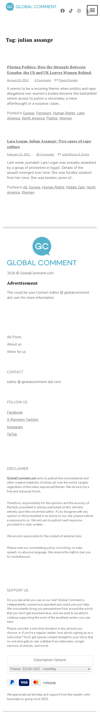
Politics (52, 118)
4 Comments (42, 80)
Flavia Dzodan (68, 80)
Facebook (15, 412)
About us (14, 344)
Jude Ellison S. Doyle (75, 154)
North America (33, 118)
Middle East (75, 187)
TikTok (12, 434)
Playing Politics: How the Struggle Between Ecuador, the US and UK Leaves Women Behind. (49, 69)
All (25, 187)
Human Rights (64, 113)
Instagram (15, 427)
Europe (28, 113)
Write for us (16, 351)
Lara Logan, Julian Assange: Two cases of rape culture (49, 144)
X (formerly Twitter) (23, 419)
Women (65, 118)
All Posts (14, 337)
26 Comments (45, 154)
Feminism (43, 113)
